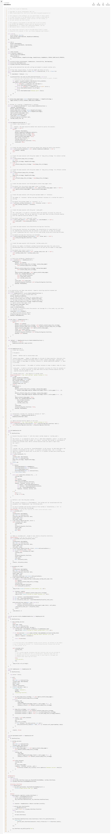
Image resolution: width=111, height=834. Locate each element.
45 (6, 69)
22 (6, 38)
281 (6, 397)
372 (6, 523)
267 (6, 377)
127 (6, 183)
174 (6, 248)
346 (6, 487)
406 (6, 570)
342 (6, 481)
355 (6, 499)
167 (6, 239)
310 (6, 437)
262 (6, 370)
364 (6, 512)
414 (6, 581)
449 (6, 630)
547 (6, 766)
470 (6, 659)
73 (6, 108)
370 (6, 520)
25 (6, 42)
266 (6, 376)
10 (6, 21)
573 (6, 802)
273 (6, 386)
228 (6, 323)
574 (6, 803)
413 (6, 580)
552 (6, 773)
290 (6, 409)
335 (6, 472)
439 (6, 616)
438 (6, 615)
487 (6, 682)
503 (6, 705)
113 (6, 164)
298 (6, 420)
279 (6, 394)
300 (6, 423)
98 (6, 143)
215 (6, 305)
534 (6, 748)
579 (6, 810)
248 (6, 351)
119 (6, 172)
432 (6, 606)
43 (6, 67)
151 (6, 216)
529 (6, 741)
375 (6, 527)
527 (6, 738)
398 (6, 559)
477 (6, 669)
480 (6, 673)
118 (6, 171)
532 (6, 745)
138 (6, 198)
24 (6, 40)
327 (6, 461)
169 (6, 241)
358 (6, 504)
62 (6, 93)
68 (6, 101)
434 (6, 609)
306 (6, 431)
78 (6, 115)
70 (6, 104)
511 (6, 716)
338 (6, 476)
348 (6, 490)
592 (6, 828)
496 (6, 695)
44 (6, 68)
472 (6, 662)
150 (6, 215)
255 (6, 361)
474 (6, 664)
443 (6, 621)
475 (6, 666)
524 (6, 734)
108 (6, 157)
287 (6, 405)
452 (6, 634)
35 (6, 56)
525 (6, 735)
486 (6, 681)
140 (6, 201)
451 (6, 633)
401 (6, 563)
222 (6, 315)
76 (6, 112)
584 (6, 817)
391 (6, 549)
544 (6, 762)
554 (6, 775)
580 (6, 811)
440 (6, 617)
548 (6, 767)
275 (6, 388)
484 (6, 678)
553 (6, 774)
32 (6, 51)
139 (6, 200)
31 (6, 50)
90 (6, 132)
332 (6, 467)
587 (6, 821)
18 (6, 32)
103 (6, 150)
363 (6, 510)
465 (6, 652)
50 (6, 76)
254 (6, 359)
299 (6, 422)
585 (6, 818)
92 (6, 135)
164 (6, 234)
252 (6, 357)
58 (6, 87)
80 (6, 118)
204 (6, 290)
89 (6, 130)
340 (6, 479)
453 (6, 635)
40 (6, 63)
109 (6, 158)
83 (6, 122)
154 (6, 221)
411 (6, 577)
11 (6, 22)
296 (6, 418)
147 (6, 211)
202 (6, 287)
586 (6, 820)
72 (6, 107)
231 (6, 327)
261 (6, 369)
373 (6, 524)
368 (6, 517)
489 (6, 685)
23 (6, 39)
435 (6, 610)
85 (6, 125)
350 (6, 492)
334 (6, 470)
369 (6, 519)
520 (6, 728)
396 (6, 556)
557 (6, 780)
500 (6, 700)
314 (6, 443)
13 (6, 25)
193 (6, 275)
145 (6, 208)
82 (6, 121)
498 (6, 698)
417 (6, 585)
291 (6, 411)
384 (6, 540)
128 (6, 185)
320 (6, 451)
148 (6, 212)
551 (6, 771)
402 (6, 565)
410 (6, 576)
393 (6, 552)
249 (6, 352)
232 (6, 329)
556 (6, 778)
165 (6, 236)
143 (6, 205)
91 (6, 133)
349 (6, 491)
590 (6, 825)
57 (6, 86)
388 (6, 545)
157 (6, 225)
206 (6, 293)
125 (6, 180)
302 (6, 426)
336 (6, 473)
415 (6, 583)
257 (6, 363)
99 (6, 144)
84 (6, 124)
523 (6, 732)
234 (6, 332)
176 (6, 251)
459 (6, 644)
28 (6, 46)
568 (6, 795)
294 (6, 415)
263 (6, 372)
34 (6, 54)
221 (6, 314)
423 (6, 594)
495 (6, 694)
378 (6, 531)
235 (6, 333)
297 (6, 419)
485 (6, 680)
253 (6, 358)
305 (6, 430)
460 (6, 645)
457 (6, 641)
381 (6, 535)
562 (6, 786)
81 (6, 119)
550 (6, 770)
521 (6, 730)
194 (6, 276)
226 (6, 320)
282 (6, 398)
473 (6, 663)
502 (6, 703)
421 (6, 591)
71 (6, 106)
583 (6, 816)
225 (6, 319)
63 (6, 94)
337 (6, 474)
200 (6, 284)
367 (6, 516)
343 (6, 483)
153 (6, 219)
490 (6, 687)
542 (6, 759)
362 (6, 509)
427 (6, 599)
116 (6, 168)
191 (6, 272)
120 (6, 173)
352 (6, 495)
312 (6, 440)
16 (6, 29)
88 (6, 129)
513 (6, 719)
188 (6, 268)
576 (6, 806)
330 (6, 465)
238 (6, 337)
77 (6, 114)
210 (6, 298)
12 (6, 24)
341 (6, 480)
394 (6, 553)
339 (6, 477)
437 (6, 613)
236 (6, 334)
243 (6, 344)
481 (6, 674)
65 (6, 97)
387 (6, 544)
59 (6, 89)
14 (6, 26)
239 (6, 339)
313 (6, 441)
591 (6, 827)
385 (6, 541)
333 (6, 469)
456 (6, 639)
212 (6, 301)
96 (6, 140)
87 (6, 128)
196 (6, 279)
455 (6, 638)
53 (6, 81)
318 (6, 448)
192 (6, 273)
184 (6, 262)
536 (6, 750)
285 (6, 402)
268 (6, 379)
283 (6, 400)
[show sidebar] (1, 1)
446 (6, 626)
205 (6, 291)
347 (6, 488)
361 (6, 508)
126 (6, 182)
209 (6, 297)
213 (6, 302)
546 (6, 764)
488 (6, 684)
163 (6, 233)
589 (6, 824)
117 (6, 169)
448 (6, 628)
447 (6, 627)
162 (6, 232)
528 (6, 739)
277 (6, 391)
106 (6, 154)
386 (6, 542)
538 (6, 753)
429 (6, 602)
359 (6, 505)
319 (6, 449)
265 (6, 375)
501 (6, 702)
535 (6, 749)
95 (6, 139)
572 (6, 800)
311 (6, 438)
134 (6, 193)
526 (6, 737)
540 (6, 756)
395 (6, 555)
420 (6, 590)
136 (6, 196)
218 (6, 309)
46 (6, 71)
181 (6, 258)
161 (6, 230)
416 (6, 584)
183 (6, 261)
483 (6, 677)
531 (6, 743)
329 (6, 463)
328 (6, 462)
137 (6, 197)
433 (6, 608)
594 (6, 831)
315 (6, 444)
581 (6, 813)
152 (6, 218)
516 (6, 723)
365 (6, 513)
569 (6, 796)
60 (6, 90)
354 (6, 498)
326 (6, 459)
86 (6, 126)
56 (6, 85)
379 (6, 533)
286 (6, 404)
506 (6, 709)
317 (6, 447)
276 (6, 390)
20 (6, 35)
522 (6, 731)
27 (6, 44)
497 (6, 696)
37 (6, 58)
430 (6, 603)
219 (6, 311)
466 (6, 653)
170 (6, 243)
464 (6, 651)
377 (6, 530)
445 (6, 624)
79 (6, 117)
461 (6, 646)
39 (6, 61)
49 (6, 75)
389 (6, 547)
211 (6, 300)
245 (6, 347)
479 (6, 671)
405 (6, 569)
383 (6, 538)
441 (6, 619)
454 (6, 637)
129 (6, 186)
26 (6, 43)
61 (6, 92)
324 (6, 456)
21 (6, 36)
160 (6, 229)
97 (6, 142)
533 (6, 746)
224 (6, 318)
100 (6, 146)
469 (6, 657)
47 (6, 72)
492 (6, 689)
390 (6, 548)
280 (6, 395)
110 (6, 160)
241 (6, 341)
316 (6, 445)
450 (6, 631)
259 (6, 366)
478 (6, 670)
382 (6, 537)
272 (6, 384)
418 (6, 587)
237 (6, 336)
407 (6, 572)
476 (6, 667)
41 (6, 64)
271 (6, 383)
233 (6, 330)
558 (6, 781)
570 (6, 798)
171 (6, 244)
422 (6, 592)
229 (6, 325)
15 (6, 28)
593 (6, 829)
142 (6, 204)
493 (6, 691)
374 (6, 526)
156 (6, 223)
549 (6, 768)
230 (6, 326)
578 (6, 809)
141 (6, 203)
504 (6, 706)
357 (6, 502)
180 (6, 257)
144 (6, 207)
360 (6, 506)
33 (6, 53)
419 (6, 588)
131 (6, 189)
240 (6, 340)
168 (6, 240)
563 (6, 788)
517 (6, 724)
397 (6, 558)
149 (6, 214)
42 (6, 65)
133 (6, 191)
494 (6, 692)
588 (6, 823)
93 (6, 136)
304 (6, 429)
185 (6, 264)
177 (6, 253)
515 (6, 721)
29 (6, 47)
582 (6, 814)
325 (6, 458)
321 (6, 452)
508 (6, 712)
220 (6, 312)
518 (6, 725)
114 (6, 165)
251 (6, 355)
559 (6, 782)
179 (6, 255)
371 (6, 522)
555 (6, 777)
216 (6, 307)
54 (6, 82)
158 (6, 226)
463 (6, 649)
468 (6, 656)
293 (6, 413)
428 (6, 601)
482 (6, 676)
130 (6, 187)
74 (6, 110)
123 (6, 178)
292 (6, 412)
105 (6, 153)
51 (6, 78)
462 (6, 648)
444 (6, 623)
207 (6, 294)
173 (6, 247)
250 (6, 354)
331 (6, 466)
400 (6, 562)
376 (6, 529)
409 (6, 574)
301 (6, 424)
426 (6, 598)
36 (6, 57)
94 (6, 137)
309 (6, 436)
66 (6, 99)
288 (6, 406)
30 (6, 49)
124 (6, 179)
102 (6, 148)
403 (6, 566)
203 (6, 289)
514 (6, 720)
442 (6, 620)
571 (6, 799)
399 (6, 560)
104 (6, 151)
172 (6, 246)
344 (6, 484)
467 (6, 655)
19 (6, 33)
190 (6, 271)
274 (6, 387)
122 (6, 176)
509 (6, 713)
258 (6, 365)
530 (6, 742)
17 (6, 31)
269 (6, 380)
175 (6, 250)
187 (6, 266)
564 (6, 789)
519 (6, 727)
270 (6, 382)
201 (6, 286)
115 (6, 167)
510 (6, 714)
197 (6, 280)
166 (6, 237)
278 (6, 393)
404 (6, 567)
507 (6, 710)
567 (6, 793)
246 (6, 348)
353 (6, 497)
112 (6, 162)
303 (6, 427)
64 (6, 96)
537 (6, 752)
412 (6, 578)
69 (6, 103)
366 (6, 515)
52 (6, 79)
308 (6, 434)
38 (6, 60)
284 (6, 401)
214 (6, 304)
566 (6, 792)
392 (6, 551)
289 (6, 408)
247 (6, 350)
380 (6, 534)
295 (6, 416)
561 (6, 785)
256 (6, 362)
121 (6, 175)
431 (6, 605)
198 (6, 282)
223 (6, 316)
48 (6, 74)
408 (6, 573)
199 (6, 283)
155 (6, 222)
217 (6, 308)
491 (6, 688)
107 (6, 155)
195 (6, 277)
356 (6, 501)
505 (6, 707)
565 (6, 791)
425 (6, 596)
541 (6, 757)
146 (6, 210)
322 (6, 454)
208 (6, 296)
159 (6, 228)
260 (6, 368)
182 (6, 259)
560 (6, 784)
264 (6, 373)
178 (6, 254)
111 (6, 161)
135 (6, 194)
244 (6, 345)
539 (6, 755)
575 (6, 805)
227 (6, 322)
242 (6, 343)
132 (6, 190)
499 (6, 699)
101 (6, 147)
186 (6, 265)
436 (6, 612)
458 (6, 642)
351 (6, 494)
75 (6, 111)
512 (6, 717)
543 (6, 760)
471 (6, 660)
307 (6, 433)
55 (6, 83)
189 (6, 269)
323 (6, 455)
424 (6, 595)
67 (6, 100)
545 (6, 763)
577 (6, 807)
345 (6, 486)
